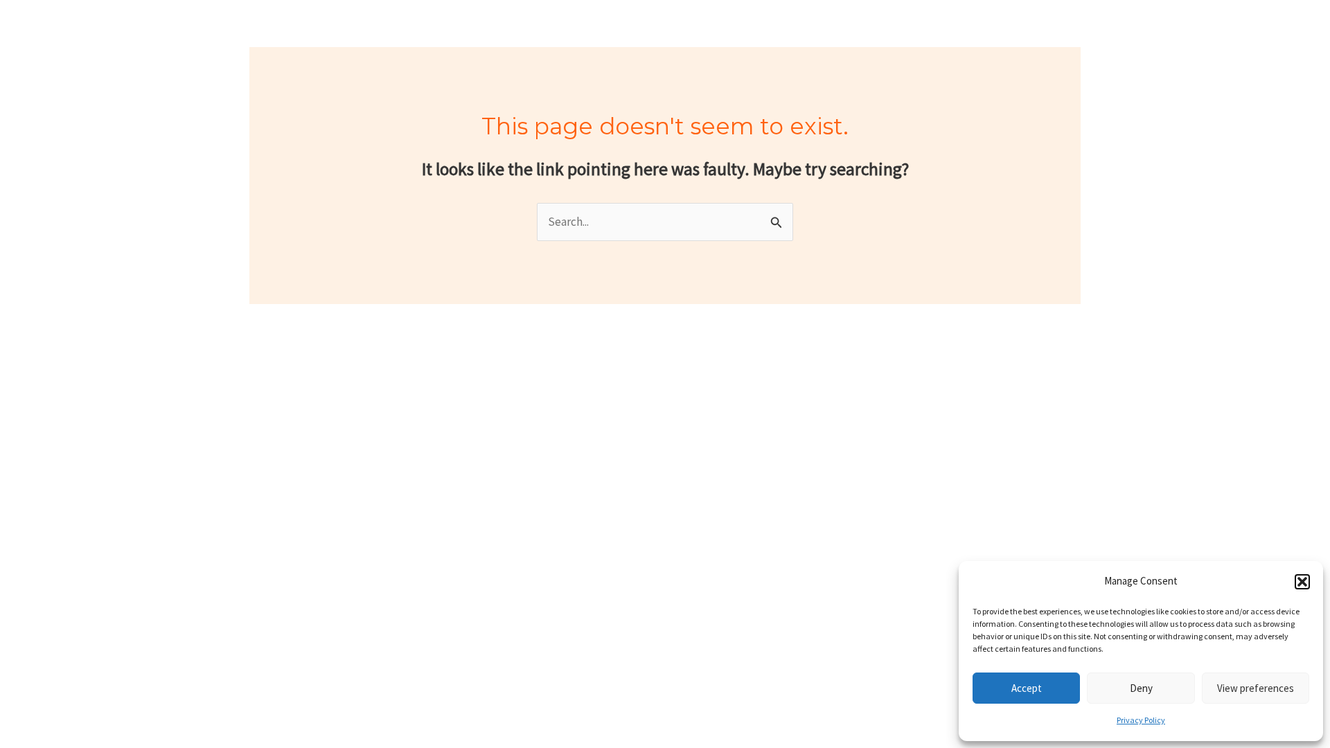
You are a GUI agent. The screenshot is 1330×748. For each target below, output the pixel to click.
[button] (1302, 582)
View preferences (1255, 688)
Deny (1141, 688)
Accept (1026, 688)
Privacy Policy (1141, 720)
